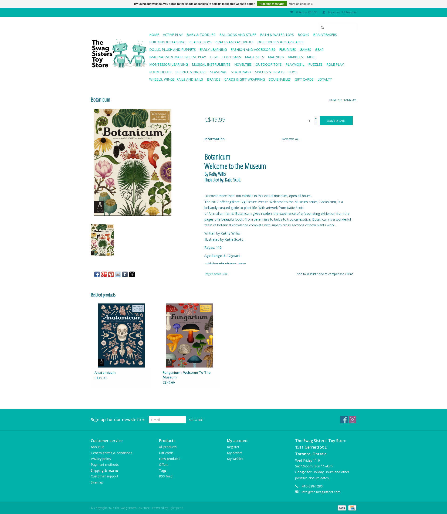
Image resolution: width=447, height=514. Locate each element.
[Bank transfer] (341, 508)
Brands (213, 79)
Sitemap (97, 482)
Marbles (295, 57)
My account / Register (342, 12)
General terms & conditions (111, 453)
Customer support (104, 476)
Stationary (241, 72)
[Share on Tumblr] (125, 274)
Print (350, 274)
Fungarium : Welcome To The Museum (186, 374)
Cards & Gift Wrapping (244, 79)
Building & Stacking (167, 42)
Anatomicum (105, 372)
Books (303, 34)
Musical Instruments (211, 64)
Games (305, 49)
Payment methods (105, 464)
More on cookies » (301, 4)
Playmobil (295, 64)
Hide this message (272, 4)
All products (168, 447)
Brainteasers (325, 34)
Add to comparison (331, 274)
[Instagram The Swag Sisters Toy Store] (352, 419)
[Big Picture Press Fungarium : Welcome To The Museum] (189, 335)
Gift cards (304, 79)
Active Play (173, 34)
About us (97, 447)
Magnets (276, 57)
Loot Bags (231, 57)
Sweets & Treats (269, 72)
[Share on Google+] (104, 274)
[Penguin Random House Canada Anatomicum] (121, 335)
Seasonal (218, 72)
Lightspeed (176, 508)
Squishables (280, 79)
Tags (162, 470)
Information (214, 139)
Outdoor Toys (269, 64)
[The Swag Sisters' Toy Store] (119, 53)
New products (169, 458)
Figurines (287, 49)
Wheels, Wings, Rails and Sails (176, 79)
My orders (234, 453)
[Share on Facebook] (97, 274)
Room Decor (160, 72)
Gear (319, 49)
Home (154, 34)
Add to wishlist (307, 274)
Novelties (243, 64)
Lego (214, 57)
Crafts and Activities (235, 42)
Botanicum (347, 100)
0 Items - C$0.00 (306, 12)
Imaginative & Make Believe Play (177, 57)
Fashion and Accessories (253, 49)
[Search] (322, 27)
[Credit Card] (351, 508)
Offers (163, 464)
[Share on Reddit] (118, 274)
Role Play (335, 64)
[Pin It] (111, 274)
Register (233, 447)
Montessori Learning (168, 64)
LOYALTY (325, 79)
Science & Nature (191, 72)
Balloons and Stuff (237, 34)
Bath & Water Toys (277, 34)
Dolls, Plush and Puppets (172, 49)
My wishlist (235, 458)
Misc (311, 57)
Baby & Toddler (201, 34)
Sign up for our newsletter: (118, 419)
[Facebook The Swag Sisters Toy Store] (344, 419)
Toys (292, 72)
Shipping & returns (105, 470)
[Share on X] (132, 274)
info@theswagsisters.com (321, 492)
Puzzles (315, 64)
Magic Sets (254, 57)
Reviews (290, 139)
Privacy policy (101, 458)
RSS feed (166, 476)
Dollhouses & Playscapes (280, 42)
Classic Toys (201, 42)
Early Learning (213, 49)
